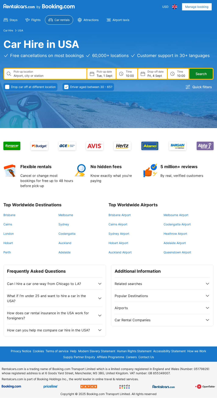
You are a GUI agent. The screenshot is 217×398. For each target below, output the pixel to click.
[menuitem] (10, 20)
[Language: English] (174, 7)
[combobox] (48, 76)
